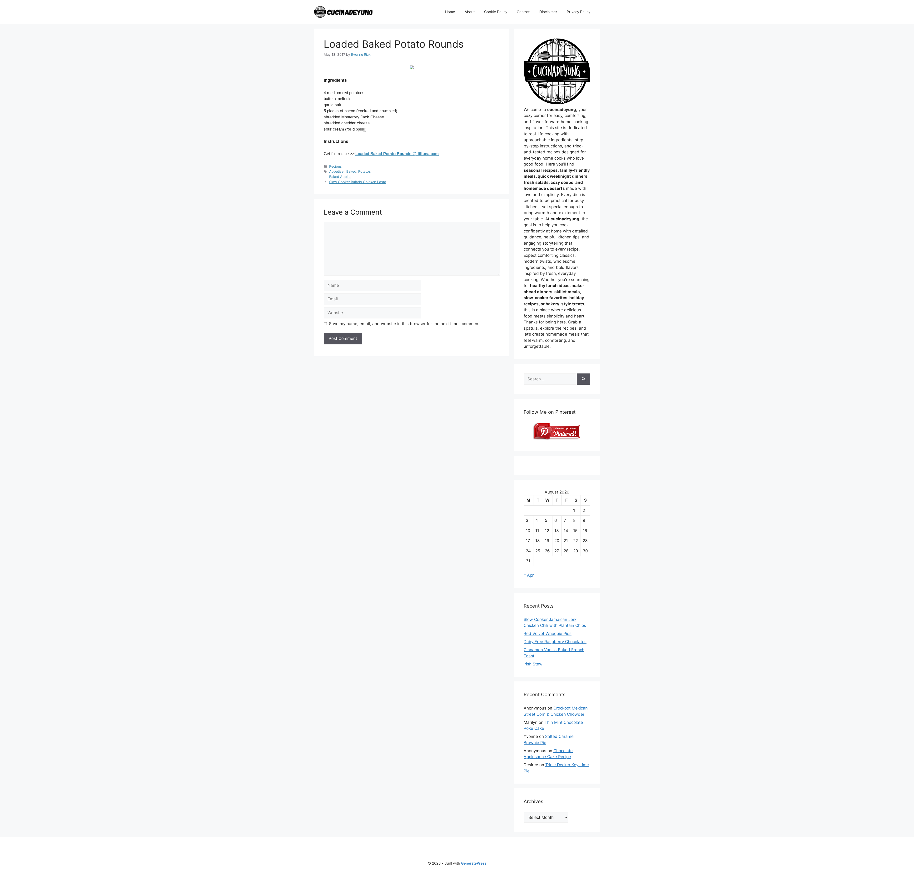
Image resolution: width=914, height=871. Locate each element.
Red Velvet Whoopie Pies (547, 633)
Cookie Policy (495, 12)
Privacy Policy (578, 12)
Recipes (335, 166)
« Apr (529, 575)
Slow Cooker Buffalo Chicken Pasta (357, 182)
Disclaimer (548, 12)
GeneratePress (474, 863)
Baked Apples (340, 177)
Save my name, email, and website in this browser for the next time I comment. (405, 323)
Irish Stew (533, 664)
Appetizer (336, 171)
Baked (351, 171)
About (470, 12)
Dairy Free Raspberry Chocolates (555, 641)
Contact (523, 12)
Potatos (364, 171)
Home (450, 12)
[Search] (583, 379)
